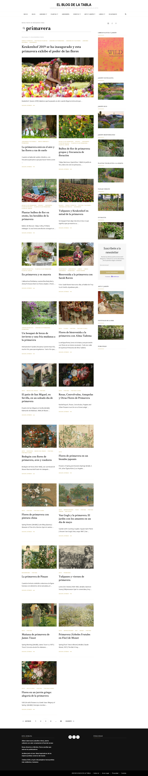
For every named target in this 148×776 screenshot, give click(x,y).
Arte (60, 328)
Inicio (26, 14)
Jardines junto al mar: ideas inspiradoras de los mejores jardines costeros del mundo (36, 754)
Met (76, 631)
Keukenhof (33, 42)
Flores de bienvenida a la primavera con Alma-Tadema (75, 334)
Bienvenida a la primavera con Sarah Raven (76, 276)
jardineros (72, 269)
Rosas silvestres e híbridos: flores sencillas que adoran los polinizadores (36, 748)
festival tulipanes (84, 205)
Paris (77, 510)
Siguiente (69, 721)
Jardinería (65, 14)
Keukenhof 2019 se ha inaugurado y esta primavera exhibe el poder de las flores (51, 49)
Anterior (28, 721)
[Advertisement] (112, 361)
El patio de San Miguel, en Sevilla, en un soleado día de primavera (37, 398)
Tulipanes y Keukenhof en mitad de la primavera (73, 212)
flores (66, 328)
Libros (101, 14)
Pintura (72, 328)
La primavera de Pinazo (35, 576)
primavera (25, 143)
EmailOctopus (116, 276)
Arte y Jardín (89, 14)
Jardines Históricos (65, 207)
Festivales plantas (41, 41)
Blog (33, 14)
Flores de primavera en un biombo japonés (73, 457)
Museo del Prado (32, 391)
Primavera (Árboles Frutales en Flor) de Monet (74, 636)
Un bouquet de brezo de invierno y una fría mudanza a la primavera (38, 336)
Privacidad (115, 773)
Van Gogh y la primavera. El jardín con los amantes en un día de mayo (75, 519)
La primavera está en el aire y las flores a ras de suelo (38, 148)
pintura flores (82, 328)
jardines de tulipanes (73, 41)
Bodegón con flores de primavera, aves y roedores (37, 458)
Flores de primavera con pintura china (35, 516)
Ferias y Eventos (27, 41)
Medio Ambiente (43, 141)
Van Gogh (68, 511)
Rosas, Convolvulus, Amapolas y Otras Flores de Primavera (76, 396)
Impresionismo (68, 510)
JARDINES (42, 14)
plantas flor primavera (79, 143)
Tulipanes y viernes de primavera (71, 578)
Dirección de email (104, 265)
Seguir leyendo (27, 105)
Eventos (76, 14)
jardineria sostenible (29, 141)
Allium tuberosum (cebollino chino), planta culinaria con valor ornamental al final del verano (37, 742)
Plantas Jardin (64, 145)
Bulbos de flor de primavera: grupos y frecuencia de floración (74, 152)
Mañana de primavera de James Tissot (36, 636)
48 (61, 721)
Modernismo (26, 573)
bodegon (30, 451)
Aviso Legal (105, 773)
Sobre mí (96, 773)
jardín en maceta (27, 269)
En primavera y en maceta (36, 274)
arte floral (31, 688)
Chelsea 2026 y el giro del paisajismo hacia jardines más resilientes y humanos (38, 761)
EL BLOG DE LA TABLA (74, 5)
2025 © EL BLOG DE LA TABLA (81, 773)
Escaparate (113, 14)
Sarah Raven (81, 271)
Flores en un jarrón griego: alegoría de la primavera (36, 694)
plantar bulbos (64, 143)
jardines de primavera (56, 41)
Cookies (123, 773)
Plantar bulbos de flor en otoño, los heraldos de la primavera (35, 216)
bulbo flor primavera (66, 141)
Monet (82, 631)
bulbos (77, 141)
